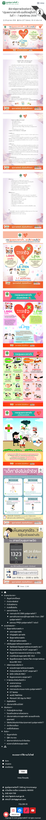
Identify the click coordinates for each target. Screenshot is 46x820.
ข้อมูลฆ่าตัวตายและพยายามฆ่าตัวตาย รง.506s (25, 652)
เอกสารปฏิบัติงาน (15, 686)
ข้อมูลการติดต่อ (12, 734)
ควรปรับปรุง (9, 767)
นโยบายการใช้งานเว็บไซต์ (15, 704)
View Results (23, 778)
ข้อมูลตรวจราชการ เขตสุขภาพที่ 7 (21, 677)
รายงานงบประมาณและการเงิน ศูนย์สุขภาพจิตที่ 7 (26, 689)
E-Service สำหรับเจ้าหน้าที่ (15, 680)
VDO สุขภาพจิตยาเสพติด (18, 640)
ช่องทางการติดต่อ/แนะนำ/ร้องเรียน (18, 740)
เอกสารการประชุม (15, 683)
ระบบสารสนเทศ (9, 625)
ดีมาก (7, 760)
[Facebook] (20, 810)
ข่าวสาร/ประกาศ (9, 595)
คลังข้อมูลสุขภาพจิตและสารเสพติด (18, 643)
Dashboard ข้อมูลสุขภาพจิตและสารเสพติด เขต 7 (26, 646)
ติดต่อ (6, 731)
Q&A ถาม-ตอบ (12, 737)
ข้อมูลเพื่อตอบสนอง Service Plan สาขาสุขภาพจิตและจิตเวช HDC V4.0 (27, 660)
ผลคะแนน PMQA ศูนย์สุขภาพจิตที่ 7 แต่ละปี (24, 622)
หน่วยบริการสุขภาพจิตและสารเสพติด (22, 668)
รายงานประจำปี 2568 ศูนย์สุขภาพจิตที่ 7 (23, 613)
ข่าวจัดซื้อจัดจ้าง (12, 607)
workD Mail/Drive (16, 695)
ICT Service (14, 692)
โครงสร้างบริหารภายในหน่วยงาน (17, 713)
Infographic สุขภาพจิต (17, 634)
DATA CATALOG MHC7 (17, 674)
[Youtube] (33, 810)
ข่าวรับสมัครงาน (12, 604)
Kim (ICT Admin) (24, 20)
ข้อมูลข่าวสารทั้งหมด (13, 598)
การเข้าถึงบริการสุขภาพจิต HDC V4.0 (22, 655)
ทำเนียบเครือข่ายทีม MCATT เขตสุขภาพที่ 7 (24, 649)
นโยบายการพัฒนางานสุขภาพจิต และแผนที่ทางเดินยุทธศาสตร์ (23, 718)
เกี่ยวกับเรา (7, 707)
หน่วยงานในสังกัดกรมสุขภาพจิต (17, 743)
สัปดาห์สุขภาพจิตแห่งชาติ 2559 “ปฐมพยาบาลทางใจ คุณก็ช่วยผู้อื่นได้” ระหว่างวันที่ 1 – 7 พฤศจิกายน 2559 (23, 12)
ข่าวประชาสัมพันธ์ (12, 601)
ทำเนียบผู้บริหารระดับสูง (14, 710)
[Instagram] (13, 810)
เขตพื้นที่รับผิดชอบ (13, 728)
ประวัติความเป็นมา (13, 725)
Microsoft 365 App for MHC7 (20, 698)
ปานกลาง (8, 763)
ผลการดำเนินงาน (12, 610)
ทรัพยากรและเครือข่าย (14, 664)
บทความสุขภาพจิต (16, 631)
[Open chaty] (6, 814)
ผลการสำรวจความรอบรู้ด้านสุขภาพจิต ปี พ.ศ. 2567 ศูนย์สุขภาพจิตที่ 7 (27, 618)
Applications (11, 701)
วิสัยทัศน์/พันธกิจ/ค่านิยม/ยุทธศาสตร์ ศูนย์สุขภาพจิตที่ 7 (25, 722)
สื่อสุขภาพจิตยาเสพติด (14, 628)
